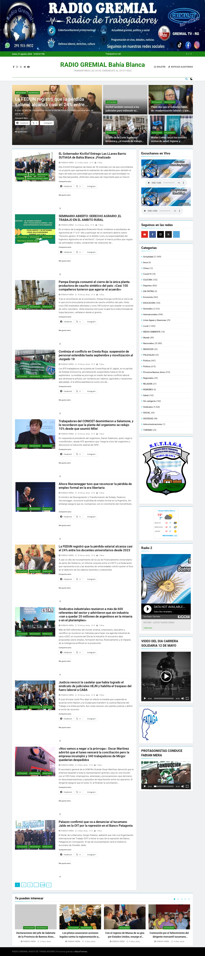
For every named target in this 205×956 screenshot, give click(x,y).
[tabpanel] (36, 923)
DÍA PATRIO (148, 291)
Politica (20, 178)
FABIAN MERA (67, 162)
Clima (146, 268)
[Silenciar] (182, 698)
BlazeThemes (81, 951)
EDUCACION (34, 237)
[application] (166, 676)
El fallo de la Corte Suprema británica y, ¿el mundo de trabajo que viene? (124, 141)
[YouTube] (144, 234)
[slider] (164, 698)
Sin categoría (149, 401)
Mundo (146, 337)
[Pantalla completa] (187, 698)
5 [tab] (189, 899)
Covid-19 (147, 274)
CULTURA (147, 279)
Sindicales (47, 307)
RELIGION (147, 384)
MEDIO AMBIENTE (152, 332)
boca (145, 262)
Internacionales (150, 314)
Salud (145, 395)
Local (32, 174)
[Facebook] (152, 234)
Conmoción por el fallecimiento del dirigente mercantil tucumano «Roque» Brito (169, 936)
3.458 (42, 885)
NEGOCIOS (148, 349)
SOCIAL (146, 412)
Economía (148, 297)
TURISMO (147, 430)
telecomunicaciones (152, 424)
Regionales (148, 378)
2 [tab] (178, 899)
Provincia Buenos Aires (37, 178)
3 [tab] (181, 899)
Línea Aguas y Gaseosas (154, 320)
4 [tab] (185, 899)
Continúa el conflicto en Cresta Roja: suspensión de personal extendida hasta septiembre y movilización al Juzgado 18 (143, 54)
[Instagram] (160, 234)
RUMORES (148, 389)
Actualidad (21, 93)
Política (146, 366)
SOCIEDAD (148, 418)
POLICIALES (149, 355)
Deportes (147, 285)
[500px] (176, 234)
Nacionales (33, 93)
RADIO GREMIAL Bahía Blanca (102, 64)
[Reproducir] (145, 698)
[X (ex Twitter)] (168, 234)
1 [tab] (174, 899)
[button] (166, 676)
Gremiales (148, 309)
